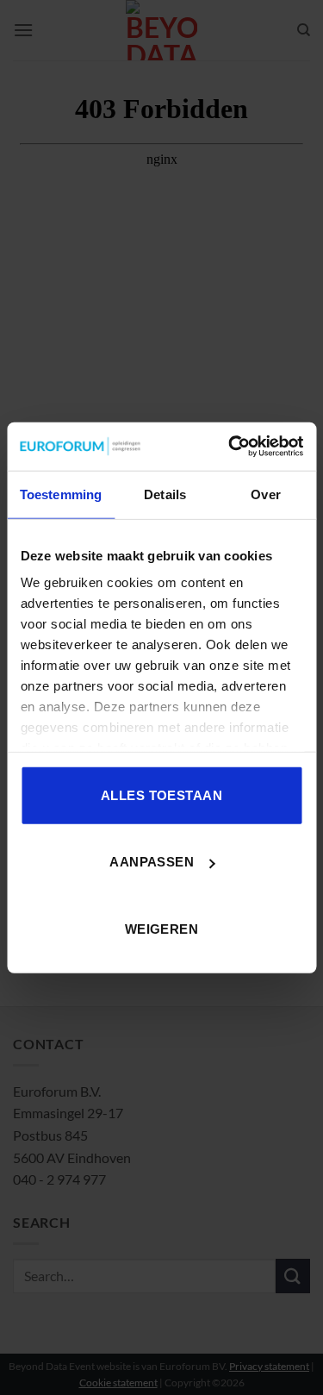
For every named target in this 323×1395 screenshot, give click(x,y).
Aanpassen (151, 861)
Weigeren (162, 928)
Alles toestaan (161, 794)
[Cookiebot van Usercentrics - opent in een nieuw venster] (230, 446)
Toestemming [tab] (61, 493)
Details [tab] (165, 493)
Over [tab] (265, 493)
